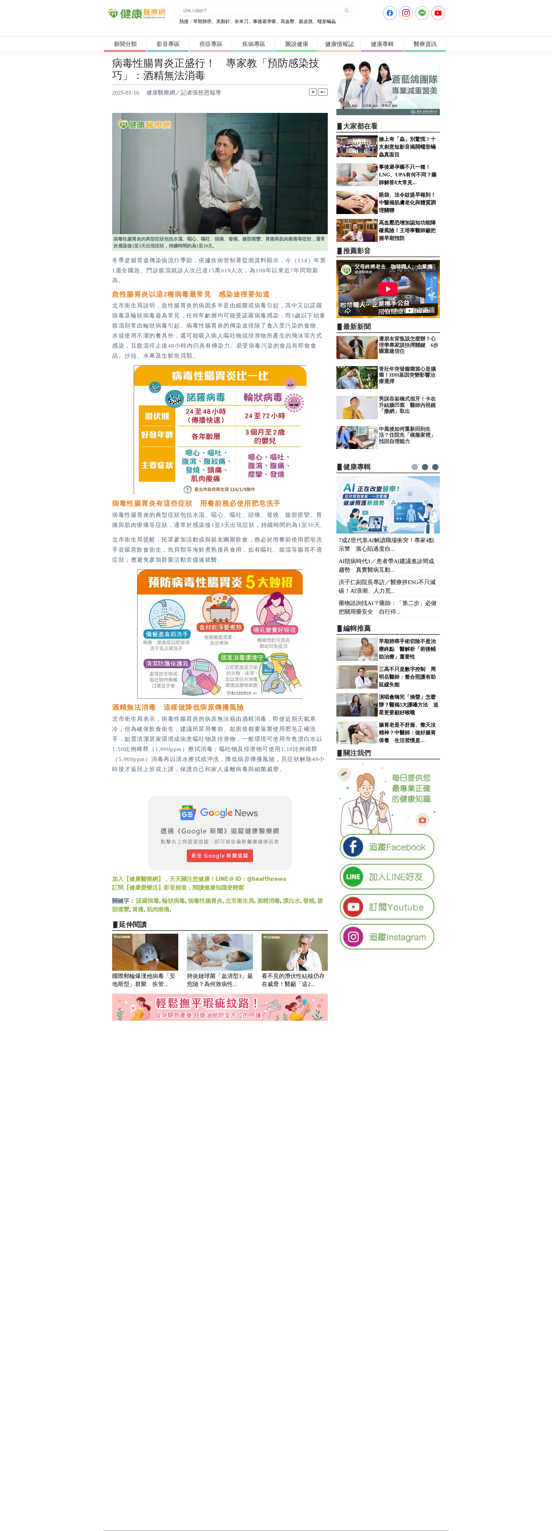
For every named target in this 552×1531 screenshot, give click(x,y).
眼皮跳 (306, 21)
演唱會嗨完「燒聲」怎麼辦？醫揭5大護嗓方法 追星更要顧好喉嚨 (408, 704)
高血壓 (287, 21)
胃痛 (138, 909)
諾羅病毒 (147, 900)
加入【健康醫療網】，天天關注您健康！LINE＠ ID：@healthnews (199, 878)
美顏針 (223, 21)
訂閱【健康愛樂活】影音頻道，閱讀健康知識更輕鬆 (178, 887)
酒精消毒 (268, 900)
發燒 (309, 900)
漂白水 (291, 900)
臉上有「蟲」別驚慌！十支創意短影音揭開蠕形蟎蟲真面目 (407, 146)
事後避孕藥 (264, 21)
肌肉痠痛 (158, 909)
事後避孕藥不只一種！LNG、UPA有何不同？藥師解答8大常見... (408, 174)
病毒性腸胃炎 (205, 900)
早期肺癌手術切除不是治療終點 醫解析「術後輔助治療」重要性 (407, 649)
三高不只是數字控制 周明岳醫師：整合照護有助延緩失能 (407, 676)
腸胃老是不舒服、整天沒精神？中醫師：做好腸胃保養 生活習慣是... (407, 732)
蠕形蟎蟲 (326, 21)
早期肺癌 (202, 21)
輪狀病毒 (173, 900)
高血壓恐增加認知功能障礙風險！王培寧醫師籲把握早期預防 (407, 230)
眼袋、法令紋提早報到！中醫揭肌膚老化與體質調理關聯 (407, 202)
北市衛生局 (239, 900)
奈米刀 (241, 21)
